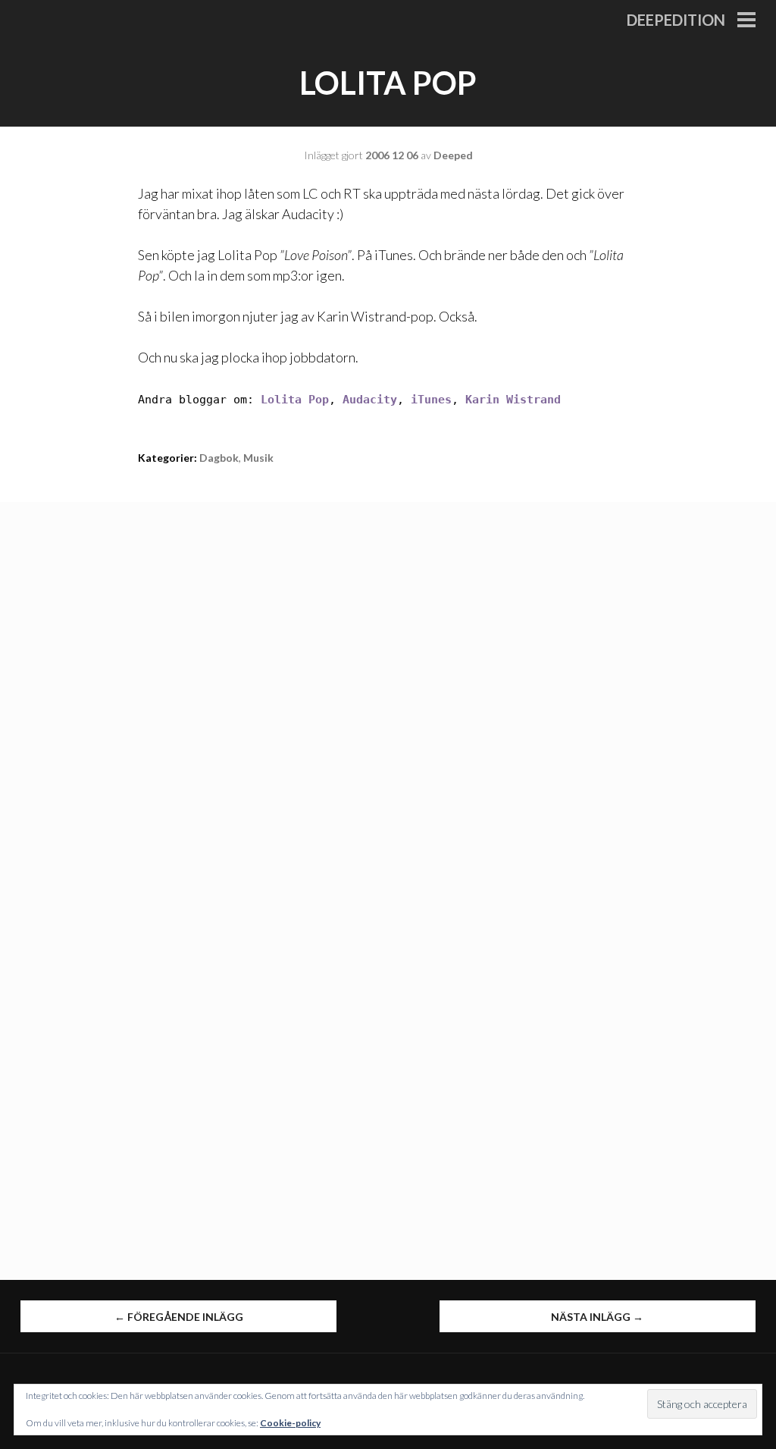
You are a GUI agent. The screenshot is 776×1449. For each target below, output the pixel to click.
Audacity (370, 399)
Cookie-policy (290, 1423)
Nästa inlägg (597, 1316)
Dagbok (219, 457)
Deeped (453, 155)
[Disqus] (388, 691)
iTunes (431, 399)
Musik (258, 457)
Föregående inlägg (178, 1316)
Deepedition (676, 20)
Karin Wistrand (513, 399)
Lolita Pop (295, 399)
